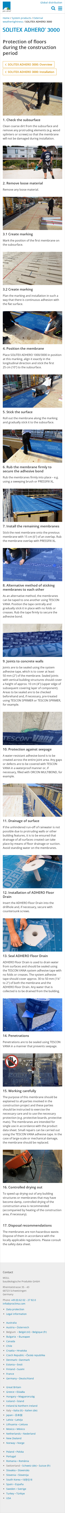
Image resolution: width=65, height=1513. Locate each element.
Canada (10, 1341)
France (10, 1373)
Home (6, 18)
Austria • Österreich (17, 1327)
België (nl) (24, 1332)
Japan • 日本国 (14, 1415)
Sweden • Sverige (16, 1488)
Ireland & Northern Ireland (21, 1405)
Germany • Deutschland (20, 1378)
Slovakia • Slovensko (17, 1470)
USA (8, 1498)
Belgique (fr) (39, 1332)
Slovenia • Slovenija (17, 1475)
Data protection (15, 1309)
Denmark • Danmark (18, 1359)
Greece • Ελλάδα (15, 1391)
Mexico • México (15, 1429)
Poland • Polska (15, 1451)
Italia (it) (18, 1410)
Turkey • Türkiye (15, 1493)
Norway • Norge (15, 1443)
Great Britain (13, 1387)
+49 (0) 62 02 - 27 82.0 (23, 1300)
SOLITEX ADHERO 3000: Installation (30, 72)
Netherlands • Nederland (21, 1433)
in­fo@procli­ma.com (14, 1303)
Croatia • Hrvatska (16, 1350)
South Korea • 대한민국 (19, 1479)
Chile (9, 1346)
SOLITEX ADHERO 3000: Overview (29, 64)
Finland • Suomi (15, 1369)
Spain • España (15, 1484)
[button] (53, 9)
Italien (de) (31, 1410)
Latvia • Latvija (14, 1419)
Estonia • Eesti (14, 1364)
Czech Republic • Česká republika (25, 1355)
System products (21, 18)
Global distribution (51, 2)
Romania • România (17, 1461)
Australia (11, 1322)
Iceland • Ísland (15, 1401)
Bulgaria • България (18, 1336)
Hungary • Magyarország (20, 1396)
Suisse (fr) (44, 1465)
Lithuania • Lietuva (17, 1424)
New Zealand (13, 1438)
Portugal (11, 1456)
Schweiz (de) (29, 1465)
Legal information (16, 1314)
